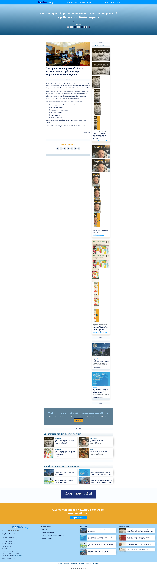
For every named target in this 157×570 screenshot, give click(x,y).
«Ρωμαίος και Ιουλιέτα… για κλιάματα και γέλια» (98, 452)
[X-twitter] (109, 2)
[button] (68, 27)
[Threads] (115, 2)
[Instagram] (107, 2)
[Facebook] (105, 2)
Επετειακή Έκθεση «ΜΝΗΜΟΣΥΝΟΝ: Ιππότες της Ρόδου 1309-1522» (138, 538)
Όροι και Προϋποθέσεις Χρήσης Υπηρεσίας (53, 535)
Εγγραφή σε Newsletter (48, 532)
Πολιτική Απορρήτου (47, 538)
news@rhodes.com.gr (29, 553)
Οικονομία (81, 20)
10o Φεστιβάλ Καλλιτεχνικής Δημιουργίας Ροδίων (64, 481)
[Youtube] (111, 2)
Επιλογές (97, 316)
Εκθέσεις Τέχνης (96, 140)
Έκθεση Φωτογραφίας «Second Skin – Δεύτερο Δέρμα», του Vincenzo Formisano (100, 136)
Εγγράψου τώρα (78, 420)
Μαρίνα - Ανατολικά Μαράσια (98, 235)
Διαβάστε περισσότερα (98, 367)
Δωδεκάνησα (95, 358)
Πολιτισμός (100, 358)
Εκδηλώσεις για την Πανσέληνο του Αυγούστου (101, 360)
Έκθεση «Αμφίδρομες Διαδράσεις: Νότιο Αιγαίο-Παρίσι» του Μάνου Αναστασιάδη (101, 328)
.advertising (96, 563)
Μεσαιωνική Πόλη (103, 140)
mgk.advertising (13, 539)
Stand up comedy (96, 234)
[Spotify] (119, 2)
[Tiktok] (113, 2)
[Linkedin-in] (117, 2)
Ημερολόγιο (82, 2)
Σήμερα (68, 2)
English (89, 2)
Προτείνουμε (98, 123)
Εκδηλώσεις (74, 2)
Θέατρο (91, 449)
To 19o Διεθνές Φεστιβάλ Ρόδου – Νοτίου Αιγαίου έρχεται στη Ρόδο (100, 391)
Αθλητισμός (93, 478)
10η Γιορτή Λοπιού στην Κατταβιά (137, 549)
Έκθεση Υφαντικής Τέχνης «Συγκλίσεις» (139, 544)
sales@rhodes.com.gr (17, 555)
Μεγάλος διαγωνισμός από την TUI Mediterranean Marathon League (101, 481)
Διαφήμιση (45, 529)
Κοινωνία (76, 20)
